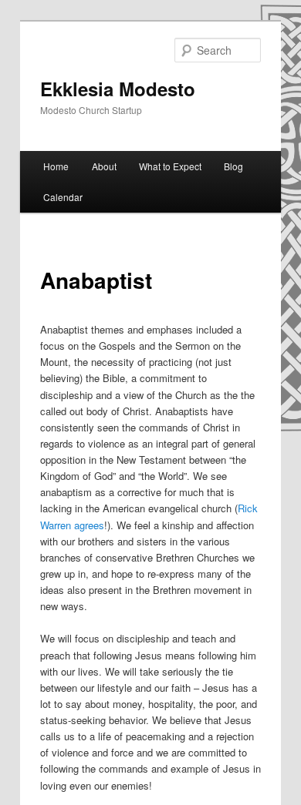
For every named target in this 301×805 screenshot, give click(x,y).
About (104, 166)
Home (56, 166)
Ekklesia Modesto (117, 88)
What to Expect (170, 166)
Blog (233, 166)
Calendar (63, 196)
